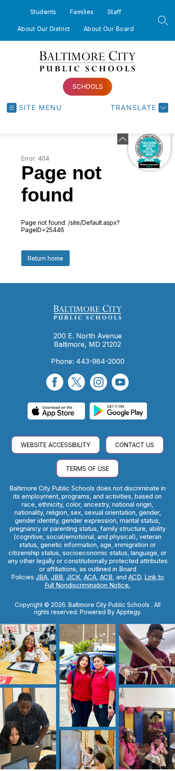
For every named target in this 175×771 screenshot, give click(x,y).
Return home (45, 258)
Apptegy (128, 611)
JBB (57, 577)
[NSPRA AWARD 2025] (149, 152)
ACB (106, 577)
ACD (134, 577)
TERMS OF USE (87, 468)
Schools (88, 86)
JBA (42, 577)
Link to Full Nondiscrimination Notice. (104, 581)
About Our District (43, 28)
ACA (90, 577)
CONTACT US (134, 444)
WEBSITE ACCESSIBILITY (55, 444)
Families (82, 11)
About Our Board (109, 28)
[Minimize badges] (122, 139)
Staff (114, 11)
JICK (73, 577)
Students (43, 11)
